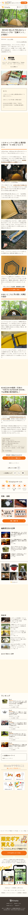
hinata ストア (9, 903)
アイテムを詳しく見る (14, 289)
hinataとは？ (8, 887)
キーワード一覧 (21, 890)
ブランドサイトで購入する (14, 458)
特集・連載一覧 (14, 520)
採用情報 (19, 892)
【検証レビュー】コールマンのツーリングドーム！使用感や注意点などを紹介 (18, 626)
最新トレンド (12, 463)
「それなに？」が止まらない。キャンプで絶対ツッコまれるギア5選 (19, 554)
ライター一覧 (13, 890)
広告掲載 (14, 887)
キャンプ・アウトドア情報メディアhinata (9, 830)
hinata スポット (10, 905)
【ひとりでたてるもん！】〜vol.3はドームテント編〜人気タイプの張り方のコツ (18, 639)
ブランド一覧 (6, 890)
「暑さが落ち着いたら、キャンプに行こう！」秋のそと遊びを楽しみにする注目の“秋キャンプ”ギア (19, 533)
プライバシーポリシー (11, 892)
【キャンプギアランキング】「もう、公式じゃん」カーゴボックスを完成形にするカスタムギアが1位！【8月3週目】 (19, 548)
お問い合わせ (20, 887)
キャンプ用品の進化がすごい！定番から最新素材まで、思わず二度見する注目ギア (19, 541)
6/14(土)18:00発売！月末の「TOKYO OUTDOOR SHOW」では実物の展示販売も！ (13, 105)
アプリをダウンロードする (14, 852)
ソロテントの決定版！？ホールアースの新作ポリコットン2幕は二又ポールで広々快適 (19, 619)
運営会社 (25, 892)
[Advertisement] (14, 676)
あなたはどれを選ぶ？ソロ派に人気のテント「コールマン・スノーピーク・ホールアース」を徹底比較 (18, 646)
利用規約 (3, 892)
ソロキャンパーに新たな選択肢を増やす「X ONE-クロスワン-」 (13, 95)
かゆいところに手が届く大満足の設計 (12, 99)
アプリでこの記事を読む (22, 41)
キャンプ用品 (10, 39)
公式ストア (21, 7)
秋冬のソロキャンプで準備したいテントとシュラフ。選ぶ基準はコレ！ (18, 632)
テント (17, 463)
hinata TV (17, 905)
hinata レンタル (17, 903)
